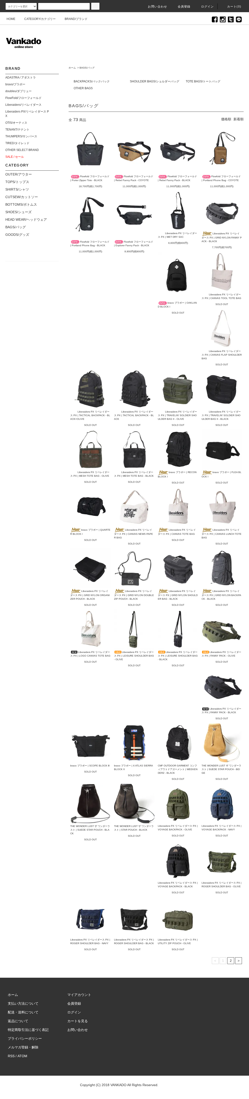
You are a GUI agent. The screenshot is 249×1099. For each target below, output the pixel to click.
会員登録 (184, 6)
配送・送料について (23, 1012)
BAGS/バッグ (87, 67)
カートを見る (77, 1021)
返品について (18, 1021)
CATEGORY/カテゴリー (40, 19)
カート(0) (234, 6)
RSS (11, 1056)
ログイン (207, 6)
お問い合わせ (157, 6)
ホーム (72, 67)
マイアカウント (79, 995)
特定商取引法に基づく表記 (28, 1030)
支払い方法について (23, 1003)
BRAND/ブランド (76, 19)
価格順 (226, 119)
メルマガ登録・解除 (23, 1047)
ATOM (22, 1056)
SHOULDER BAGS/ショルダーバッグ (154, 81)
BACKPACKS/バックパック (92, 81)
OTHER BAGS (83, 88)
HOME (11, 19)
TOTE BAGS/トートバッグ (203, 81)
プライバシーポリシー (25, 1038)
